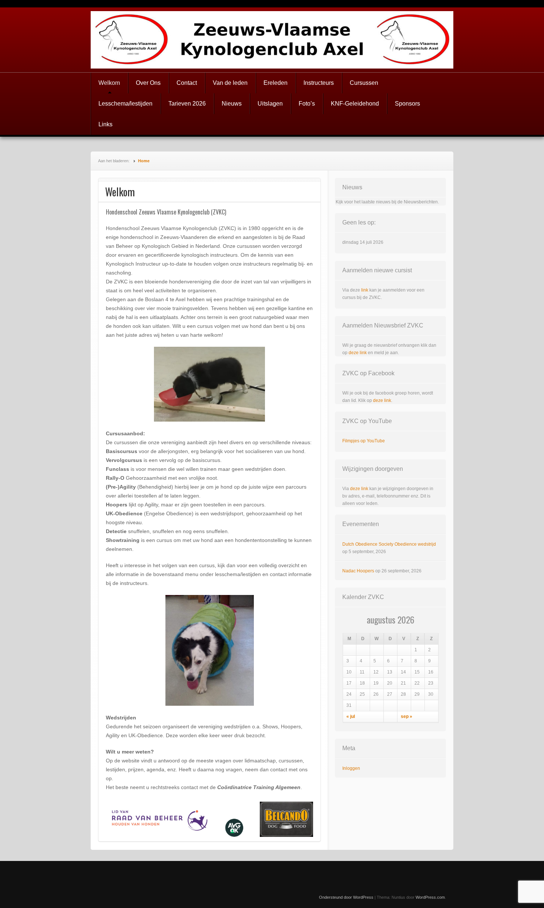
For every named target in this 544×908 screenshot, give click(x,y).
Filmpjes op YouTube (363, 440)
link (364, 290)
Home (144, 161)
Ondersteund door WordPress (346, 897)
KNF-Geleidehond (355, 103)
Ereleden (275, 83)
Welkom (109, 83)
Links (105, 124)
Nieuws (232, 103)
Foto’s (307, 103)
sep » (406, 716)
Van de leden (230, 83)
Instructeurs (318, 83)
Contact (187, 83)
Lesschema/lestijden (125, 103)
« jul (350, 716)
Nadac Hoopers (358, 570)
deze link (358, 352)
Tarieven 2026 (187, 103)
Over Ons (148, 83)
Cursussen (364, 83)
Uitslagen (270, 103)
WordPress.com (430, 897)
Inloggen (351, 768)
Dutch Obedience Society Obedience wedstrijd (389, 544)
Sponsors (407, 103)
